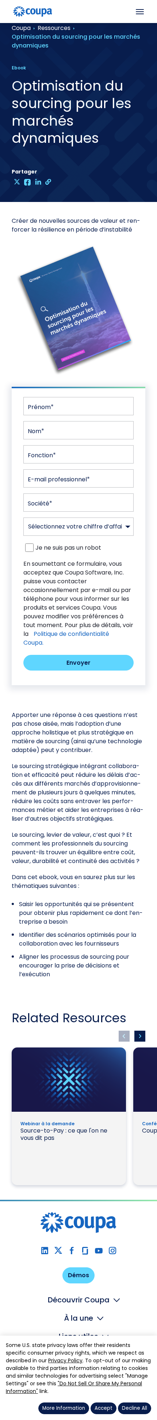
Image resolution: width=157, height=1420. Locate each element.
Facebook (72, 1251)
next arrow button (139, 1036)
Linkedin (45, 1251)
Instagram (112, 1251)
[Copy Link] (48, 181)
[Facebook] (27, 181)
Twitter (58, 1251)
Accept (103, 1408)
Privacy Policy (65, 1360)
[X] (17, 181)
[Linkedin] (38, 181)
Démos (78, 1275)
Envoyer (78, 663)
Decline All (134, 1408)
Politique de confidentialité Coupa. (66, 638)
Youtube (99, 1251)
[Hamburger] (139, 11)
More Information (63, 1408)
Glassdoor (85, 1251)
